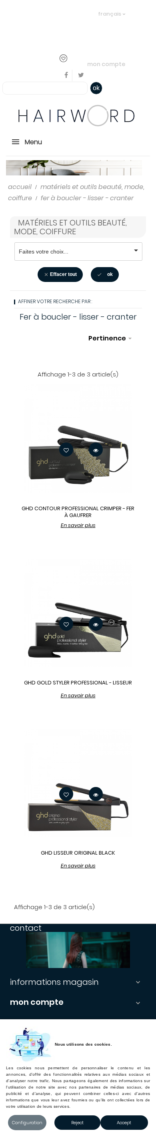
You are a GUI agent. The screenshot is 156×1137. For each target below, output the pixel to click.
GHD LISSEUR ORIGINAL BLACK (78, 853)
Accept (124, 1122)
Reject (77, 1122)
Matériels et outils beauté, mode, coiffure (70, 227)
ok (96, 88)
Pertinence (111, 338)
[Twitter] (81, 75)
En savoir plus (78, 525)
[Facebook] (66, 75)
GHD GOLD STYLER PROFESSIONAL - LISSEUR (78, 682)
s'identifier (68, 25)
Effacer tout (60, 274)
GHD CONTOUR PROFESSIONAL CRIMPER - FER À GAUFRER (78, 512)
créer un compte (36, 36)
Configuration (27, 1122)
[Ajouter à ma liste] (66, 450)
